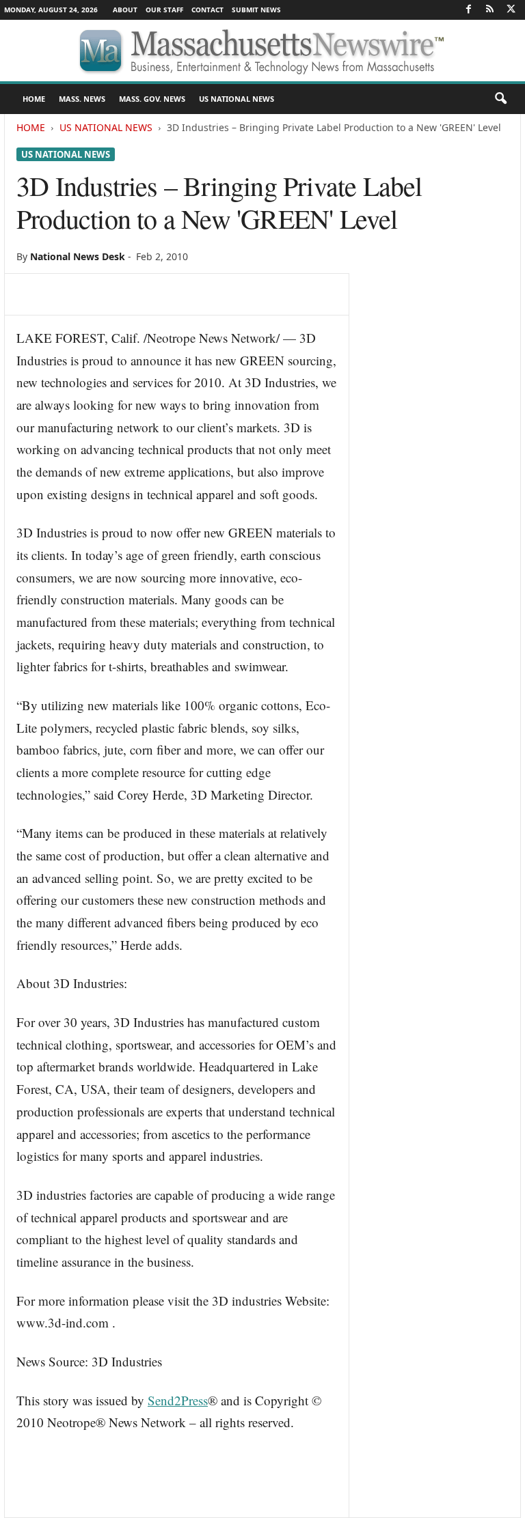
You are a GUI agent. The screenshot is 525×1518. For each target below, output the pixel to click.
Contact (207, 9)
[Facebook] (468, 10)
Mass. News (82, 99)
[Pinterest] (93, 294)
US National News (236, 99)
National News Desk (77, 256)
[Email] (187, 294)
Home (30, 127)
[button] (500, 99)
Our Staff (164, 9)
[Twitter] (510, 10)
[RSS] (489, 10)
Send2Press (178, 1400)
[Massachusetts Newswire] (262, 50)
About (125, 9)
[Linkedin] (156, 294)
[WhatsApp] (124, 294)
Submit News (256, 9)
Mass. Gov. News (152, 99)
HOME (34, 99)
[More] (219, 294)
